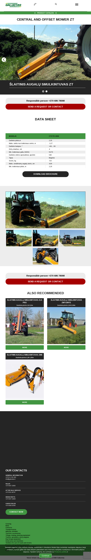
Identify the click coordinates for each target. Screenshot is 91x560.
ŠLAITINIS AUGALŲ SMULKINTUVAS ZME (25, 356)
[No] (88, 552)
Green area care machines (14, 541)
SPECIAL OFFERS (12, 531)
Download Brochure (46, 174)
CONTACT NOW (16, 512)
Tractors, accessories (13, 533)
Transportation (11, 529)
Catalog (8, 524)
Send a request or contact (45, 106)
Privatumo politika (60, 552)
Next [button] (87, 59)
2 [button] (46, 91)
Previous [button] (4, 59)
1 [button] (43, 91)
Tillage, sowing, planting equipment (18, 535)
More (24, 347)
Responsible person (45, 101)
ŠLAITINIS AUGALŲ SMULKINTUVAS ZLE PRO (24, 302)
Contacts (9, 527)
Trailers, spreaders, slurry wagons (17, 537)
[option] (45, 60)
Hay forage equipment (13, 539)
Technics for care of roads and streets (19, 543)
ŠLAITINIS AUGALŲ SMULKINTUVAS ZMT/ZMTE (66, 302)
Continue (45, 556)
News (7, 526)
